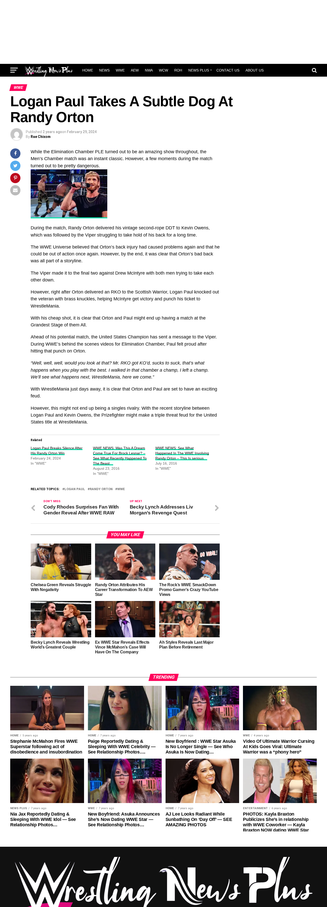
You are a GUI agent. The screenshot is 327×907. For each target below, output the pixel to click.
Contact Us (227, 70)
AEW (135, 70)
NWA (149, 70)
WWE (120, 70)
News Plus (198, 70)
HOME (87, 70)
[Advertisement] (163, 32)
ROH (178, 70)
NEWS (104, 70)
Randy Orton (101, 489)
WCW (163, 70)
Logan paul (74, 489)
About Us (255, 70)
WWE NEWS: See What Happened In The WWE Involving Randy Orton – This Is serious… (182, 453)
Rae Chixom (41, 137)
